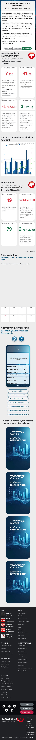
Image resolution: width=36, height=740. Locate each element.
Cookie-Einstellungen (17, 36)
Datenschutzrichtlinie (7, 43)
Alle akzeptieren (27, 48)
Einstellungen (8, 48)
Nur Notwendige (17, 48)
